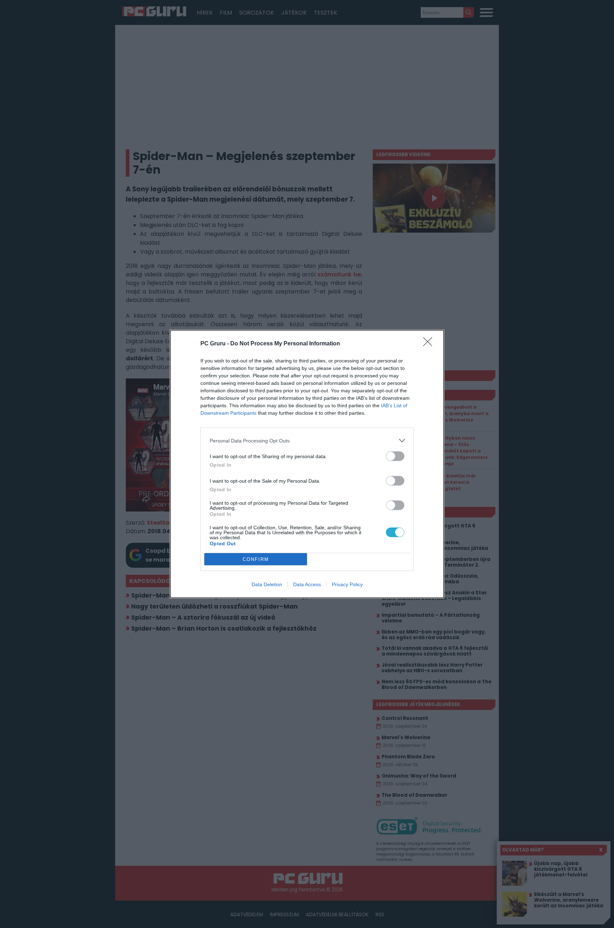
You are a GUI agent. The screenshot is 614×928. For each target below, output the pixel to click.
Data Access (307, 584)
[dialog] (307, 464)
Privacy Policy (347, 584)
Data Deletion (267, 584)
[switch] (395, 456)
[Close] (430, 344)
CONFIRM (256, 559)
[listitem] (307, 440)
